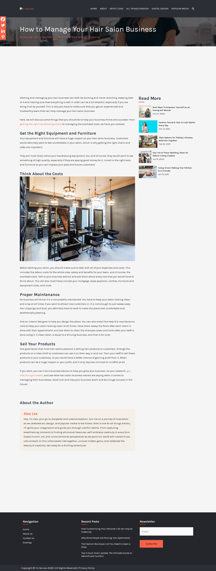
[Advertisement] (108, 68)
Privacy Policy (86, 567)
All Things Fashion (45, 36)
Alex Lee (30, 414)
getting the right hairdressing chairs (41, 124)
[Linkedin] (3, 31)
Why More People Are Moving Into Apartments (105, 537)
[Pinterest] (3, 37)
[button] (193, 8)
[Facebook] (3, 19)
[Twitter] (3, 25)
